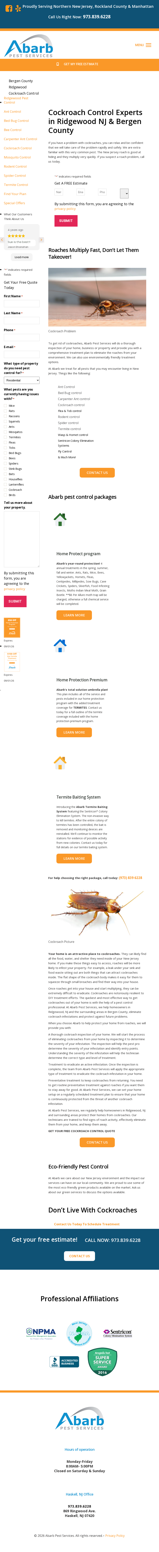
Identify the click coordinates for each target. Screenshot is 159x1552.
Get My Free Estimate (81, 64)
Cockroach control (71, 405)
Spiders (13, 463)
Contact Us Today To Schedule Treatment (87, 1224)
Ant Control (66, 387)
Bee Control (13, 130)
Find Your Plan (15, 194)
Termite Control (16, 185)
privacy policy (65, 209)
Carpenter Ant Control (20, 139)
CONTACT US (79, 1256)
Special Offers (14, 203)
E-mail (9, 347)
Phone (9, 330)
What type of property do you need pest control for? (21, 368)
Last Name (13, 313)
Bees (12, 458)
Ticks (12, 448)
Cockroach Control (18, 148)
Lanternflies (16, 484)
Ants (12, 426)
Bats (12, 474)
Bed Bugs (15, 453)
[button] (143, 45)
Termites (15, 437)
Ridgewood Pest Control (16, 100)
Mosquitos (15, 432)
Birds (12, 495)
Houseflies (15, 479)
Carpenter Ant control (74, 399)
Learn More (74, 615)
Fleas (12, 442)
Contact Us (97, 472)
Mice (12, 405)
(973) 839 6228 (130, 878)
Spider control (68, 423)
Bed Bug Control (16, 121)
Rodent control (69, 417)
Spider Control (15, 175)
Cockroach (15, 490)
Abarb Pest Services (59, 1536)
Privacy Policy (115, 1536)
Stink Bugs (15, 469)
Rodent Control (15, 166)
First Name (13, 296)
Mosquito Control (17, 157)
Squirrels (14, 421)
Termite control (69, 429)
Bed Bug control (70, 393)
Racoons (14, 416)
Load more (22, 257)
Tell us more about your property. (18, 505)
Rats (12, 411)
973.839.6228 (97, 16)
